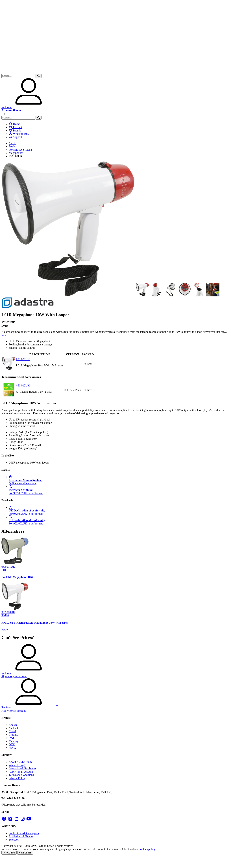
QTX (12, 744)
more (4, 335)
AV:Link (14, 728)
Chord (12, 731)
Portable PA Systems (20, 149)
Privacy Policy (17, 778)
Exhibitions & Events (21, 836)
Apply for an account (21, 771)
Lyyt (11, 737)
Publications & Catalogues (24, 833)
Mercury (13, 741)
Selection (14, 839)
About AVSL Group (20, 761)
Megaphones (16, 152)
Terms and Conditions (21, 774)
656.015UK (23, 385)
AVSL (12, 143)
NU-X (12, 747)
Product (13, 146)
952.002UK (23, 359)
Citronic (13, 734)
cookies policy (147, 849)
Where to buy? (17, 765)
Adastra (13, 724)
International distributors (22, 768)
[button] (39, 76)
